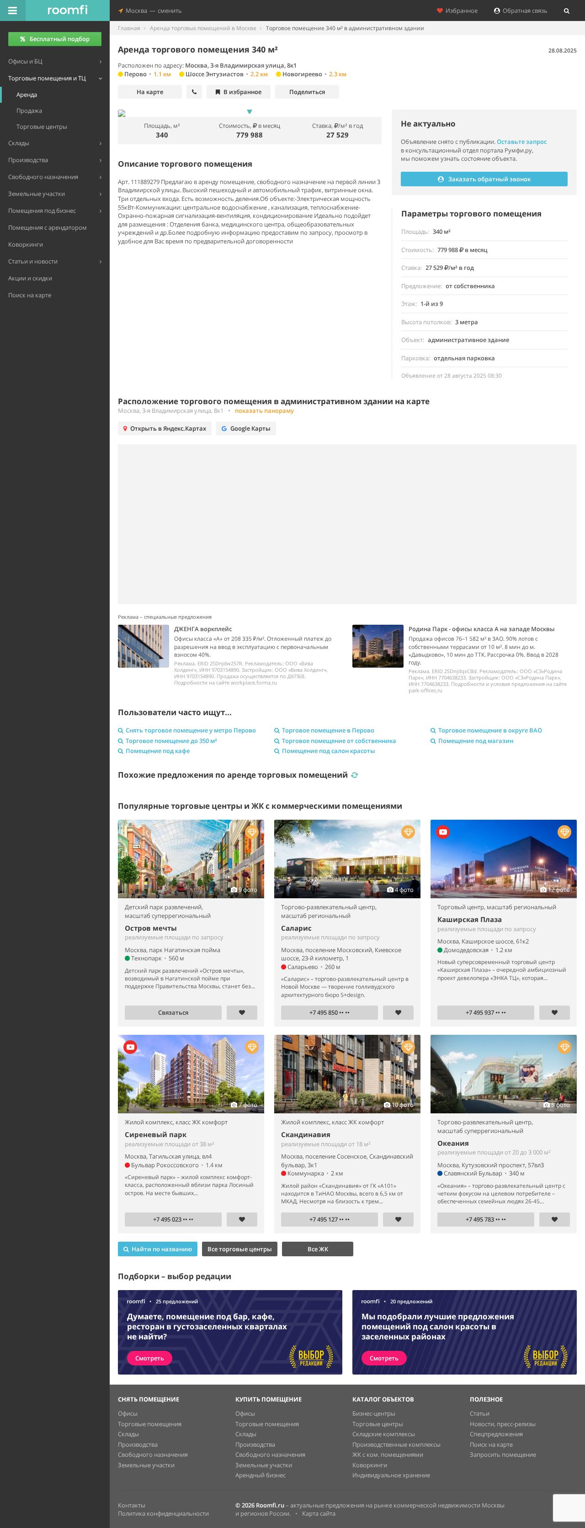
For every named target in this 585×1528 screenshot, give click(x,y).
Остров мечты (151, 928)
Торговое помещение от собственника (339, 741)
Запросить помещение (503, 1454)
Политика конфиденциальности (163, 1513)
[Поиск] (567, 10)
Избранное (460, 10)
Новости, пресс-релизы (503, 1424)
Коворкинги (369, 1465)
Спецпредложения (496, 1434)
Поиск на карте (491, 1444)
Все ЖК (318, 1249)
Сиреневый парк (155, 1134)
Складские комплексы (383, 1434)
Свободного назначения (153, 1454)
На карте (150, 92)
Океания (453, 1143)
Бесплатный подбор (60, 39)
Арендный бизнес (260, 1475)
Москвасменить (152, 10)
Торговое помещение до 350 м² (171, 741)
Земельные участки (146, 1465)
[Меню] (13, 10)
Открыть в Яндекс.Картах (168, 428)
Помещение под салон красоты (328, 751)
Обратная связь (524, 10)
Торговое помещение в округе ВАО (490, 730)
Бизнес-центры (373, 1413)
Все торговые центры (239, 1249)
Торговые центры (377, 1424)
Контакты (131, 1505)
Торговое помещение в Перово (328, 730)
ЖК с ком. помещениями (387, 1454)
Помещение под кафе (158, 751)
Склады (128, 1434)
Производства (138, 1444)
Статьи (479, 1413)
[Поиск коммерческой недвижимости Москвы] (68, 10)
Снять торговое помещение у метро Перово (191, 730)
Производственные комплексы (396, 1444)
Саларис (296, 928)
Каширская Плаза (469, 919)
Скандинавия (305, 1134)
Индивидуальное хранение (391, 1475)
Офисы (128, 1413)
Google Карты (250, 428)
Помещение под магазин (475, 741)
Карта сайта (318, 1513)
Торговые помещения (149, 1424)
